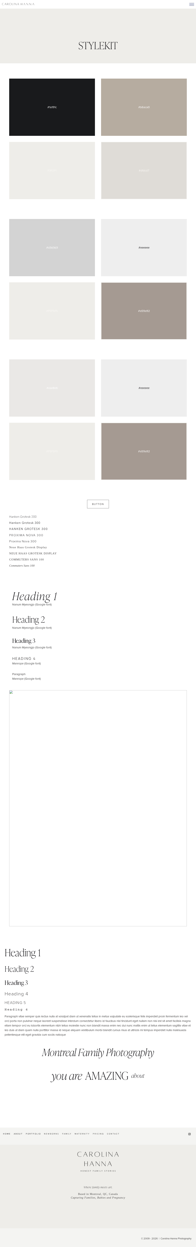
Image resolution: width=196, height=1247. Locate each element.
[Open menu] (191, 4)
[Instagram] (189, 1134)
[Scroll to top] (193, 1127)
